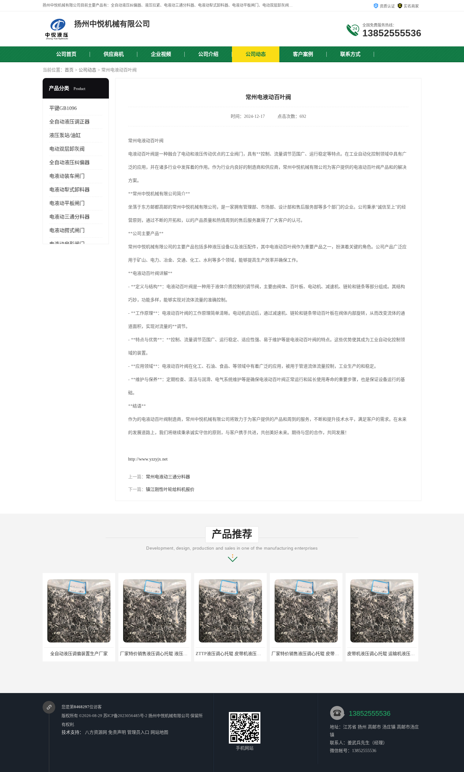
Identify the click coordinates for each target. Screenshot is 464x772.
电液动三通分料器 (69, 217)
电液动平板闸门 (67, 203)
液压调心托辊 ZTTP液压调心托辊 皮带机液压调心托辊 (400, 653)
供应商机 (114, 54)
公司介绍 (208, 54)
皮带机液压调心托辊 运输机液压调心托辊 (311, 653)
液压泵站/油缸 (65, 135)
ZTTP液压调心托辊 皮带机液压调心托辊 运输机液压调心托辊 (180, 653)
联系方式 (350, 54)
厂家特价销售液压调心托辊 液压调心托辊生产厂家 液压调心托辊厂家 (111, 653)
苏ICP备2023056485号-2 (125, 715)
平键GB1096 (63, 108)
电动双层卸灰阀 (67, 149)
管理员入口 (138, 732)
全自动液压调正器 (69, 121)
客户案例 (303, 54)
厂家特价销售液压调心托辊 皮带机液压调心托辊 (243, 653)
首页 (69, 70)
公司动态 (256, 54)
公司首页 (66, 54)
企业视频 (161, 54)
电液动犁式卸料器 (69, 189)
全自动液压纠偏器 (69, 162)
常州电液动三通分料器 (168, 476)
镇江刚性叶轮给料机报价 (170, 489)
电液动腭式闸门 (67, 230)
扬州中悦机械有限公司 (168, 715)
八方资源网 (96, 732)
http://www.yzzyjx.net (148, 459)
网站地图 (159, 732)
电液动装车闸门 (67, 176)
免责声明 (117, 732)
